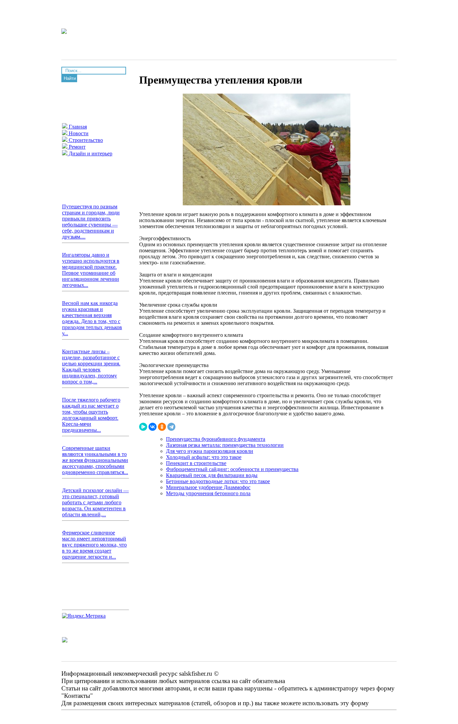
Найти (70, 78)
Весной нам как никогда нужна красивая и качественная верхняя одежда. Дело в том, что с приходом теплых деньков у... (92, 318)
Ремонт (76, 147)
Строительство (85, 140)
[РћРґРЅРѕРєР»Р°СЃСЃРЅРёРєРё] (162, 427)
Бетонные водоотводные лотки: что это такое (218, 481)
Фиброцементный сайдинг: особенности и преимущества (232, 469)
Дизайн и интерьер (89, 153)
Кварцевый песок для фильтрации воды (211, 475)
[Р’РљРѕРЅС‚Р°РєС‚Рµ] (153, 427)
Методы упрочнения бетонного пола (208, 493)
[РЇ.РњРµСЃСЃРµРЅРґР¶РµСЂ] (143, 427)
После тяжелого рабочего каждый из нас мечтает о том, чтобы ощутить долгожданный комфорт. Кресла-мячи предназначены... (91, 415)
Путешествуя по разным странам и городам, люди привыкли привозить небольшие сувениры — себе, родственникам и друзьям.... (91, 222)
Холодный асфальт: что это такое (203, 457)
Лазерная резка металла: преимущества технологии (225, 445)
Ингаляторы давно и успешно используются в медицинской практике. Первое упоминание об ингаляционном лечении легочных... (90, 270)
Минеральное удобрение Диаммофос (208, 487)
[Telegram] (171, 427)
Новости (78, 133)
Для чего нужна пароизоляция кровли (209, 451)
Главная (77, 127)
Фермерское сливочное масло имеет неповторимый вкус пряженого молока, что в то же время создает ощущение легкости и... (94, 545)
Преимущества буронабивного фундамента (215, 439)
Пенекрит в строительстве (196, 463)
